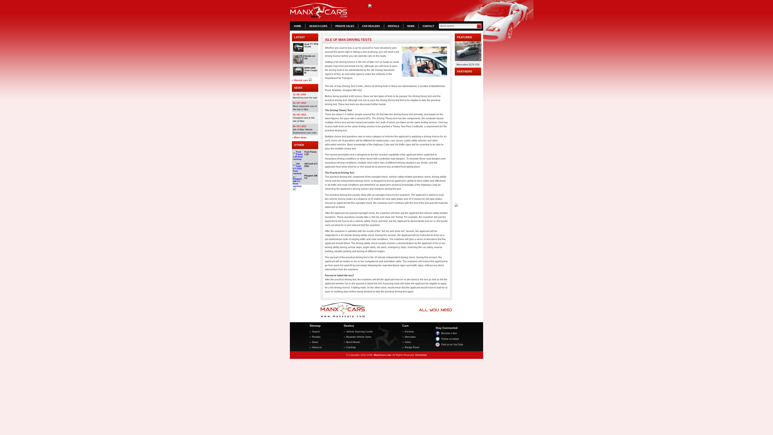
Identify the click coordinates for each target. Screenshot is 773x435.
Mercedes (410, 337)
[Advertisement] (468, 136)
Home (297, 26)
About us (317, 347)
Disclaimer (421, 355)
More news (300, 137)
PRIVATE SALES (344, 26)
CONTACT (428, 26)
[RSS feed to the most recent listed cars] (310, 80)
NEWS (410, 26)
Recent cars (301, 80)
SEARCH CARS (318, 26)
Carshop (351, 347)
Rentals (316, 337)
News (315, 342)
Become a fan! (449, 333)
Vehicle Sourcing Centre (359, 331)
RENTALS (393, 26)
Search (316, 331)
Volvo (408, 342)
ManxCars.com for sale (305, 97)
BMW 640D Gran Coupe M (310, 70)
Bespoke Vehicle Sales (358, 337)
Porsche (409, 331)
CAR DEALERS (371, 26)
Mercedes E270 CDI (468, 64)
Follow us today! (450, 339)
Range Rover (412, 347)
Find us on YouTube (452, 344)
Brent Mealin (353, 342)
